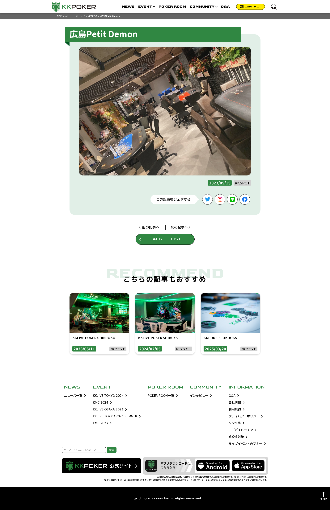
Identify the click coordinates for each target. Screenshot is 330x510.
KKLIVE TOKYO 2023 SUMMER (115, 416)
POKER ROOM (172, 7)
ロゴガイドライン (241, 430)
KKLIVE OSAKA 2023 (108, 409)
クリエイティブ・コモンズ (201, 479)
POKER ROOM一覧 (161, 395)
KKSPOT (92, 16)
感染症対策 (236, 437)
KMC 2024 (100, 402)
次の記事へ (179, 227)
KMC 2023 (100, 423)
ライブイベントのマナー (245, 444)
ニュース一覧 (73, 395)
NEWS (128, 7)
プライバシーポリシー (244, 416)
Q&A (225, 7)
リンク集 (235, 423)
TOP (59, 16)
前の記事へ (150, 227)
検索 (111, 450)
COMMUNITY (202, 7)
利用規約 (235, 409)
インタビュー (199, 395)
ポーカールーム (74, 16)
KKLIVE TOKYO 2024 (108, 395)
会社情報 (235, 402)
